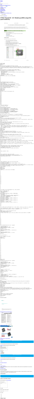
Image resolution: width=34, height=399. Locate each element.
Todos (2, 351)
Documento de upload (3, 5)
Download (1, 339)
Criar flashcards (8, 5)
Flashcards (1, 7)
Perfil (1, 11)
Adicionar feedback (3, 373)
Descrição (3, 347)
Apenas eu (2, 352)
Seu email (1, 388)
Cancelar (2, 398)
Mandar (4, 398)
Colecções (4, 7)
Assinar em (1, 345)
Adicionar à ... (2, 12)
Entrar (1, 4)
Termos (5, 368)
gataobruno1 (5, 15)
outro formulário (8, 380)
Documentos (2, 362)
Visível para (1, 350)
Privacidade (2, 368)
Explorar (1, 1)
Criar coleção (2, 353)
